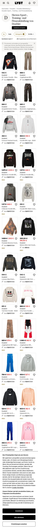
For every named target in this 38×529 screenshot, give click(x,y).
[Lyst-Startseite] (19, 3)
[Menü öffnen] (4, 3)
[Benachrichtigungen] (29, 3)
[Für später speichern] (16, 73)
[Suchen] (8, 3)
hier (31, 49)
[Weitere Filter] (4, 34)
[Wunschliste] (34, 3)
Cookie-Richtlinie (17, 488)
